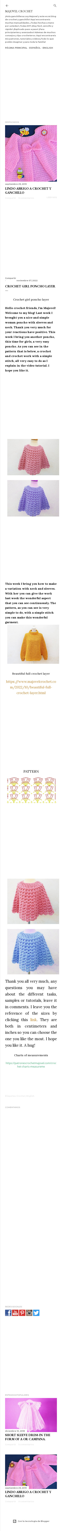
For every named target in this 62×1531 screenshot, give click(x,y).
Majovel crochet (19, 11)
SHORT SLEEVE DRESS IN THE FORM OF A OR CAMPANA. (27, 1437)
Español (35, 47)
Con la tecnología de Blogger (33, 1521)
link (33, 1019)
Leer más (52, 197)
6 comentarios (26, 198)
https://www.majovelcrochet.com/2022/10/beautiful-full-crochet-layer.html (31, 687)
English (48, 47)
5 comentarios (26, 1444)
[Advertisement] (31, 80)
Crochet (21, 1096)
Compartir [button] (10, 198)
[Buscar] (55, 5)
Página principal (16, 47)
